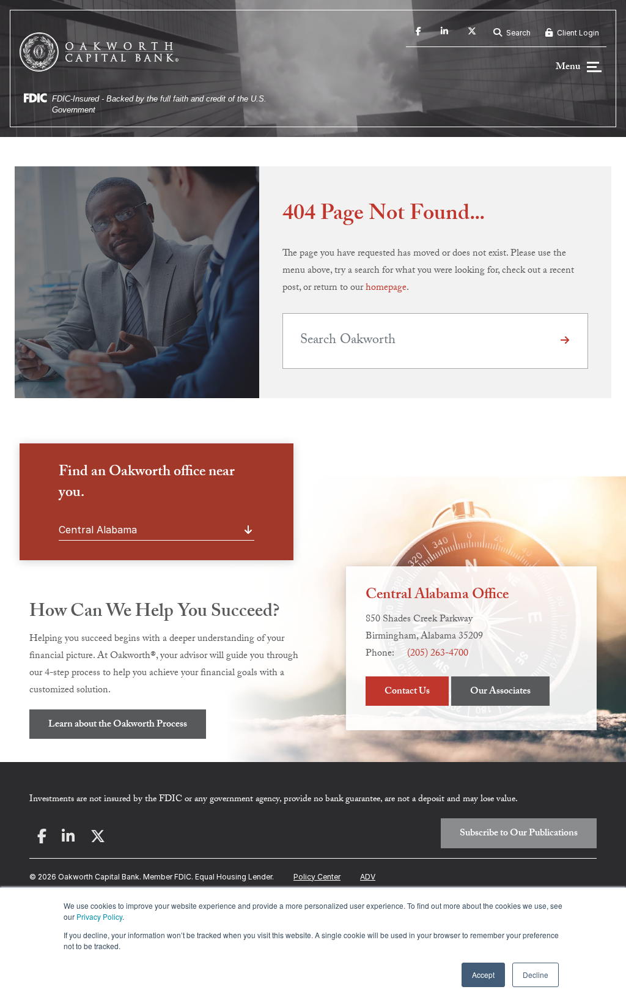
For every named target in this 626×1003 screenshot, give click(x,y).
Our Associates (500, 692)
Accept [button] (483, 974)
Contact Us (407, 692)
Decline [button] (535, 974)
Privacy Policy (99, 916)
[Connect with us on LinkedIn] (444, 33)
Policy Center (317, 876)
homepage (386, 288)
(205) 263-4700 (437, 654)
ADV (367, 876)
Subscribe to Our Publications (519, 834)
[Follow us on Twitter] (472, 33)
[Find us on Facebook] (418, 33)
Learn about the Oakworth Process (117, 725)
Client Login (577, 32)
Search (517, 32)
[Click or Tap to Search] (565, 341)
